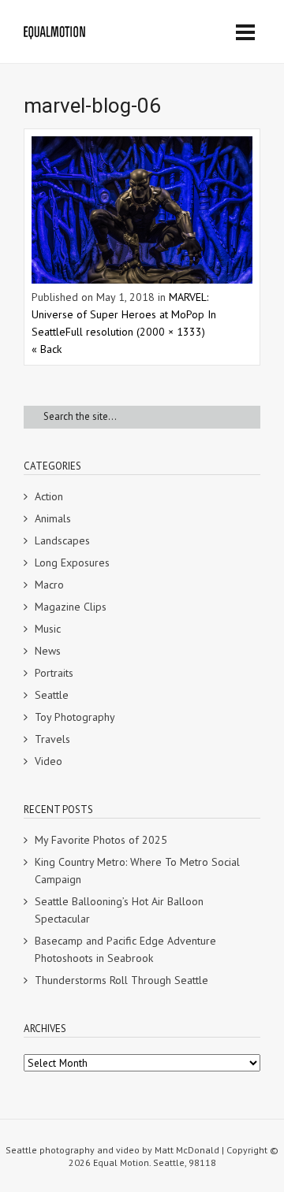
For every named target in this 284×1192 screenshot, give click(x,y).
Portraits (54, 673)
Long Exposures (72, 562)
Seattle (52, 695)
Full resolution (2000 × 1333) (135, 332)
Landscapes (62, 540)
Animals (53, 518)
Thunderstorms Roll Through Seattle (121, 980)
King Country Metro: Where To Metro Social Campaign (137, 870)
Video (48, 761)
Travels (52, 739)
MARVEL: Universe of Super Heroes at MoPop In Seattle (124, 314)
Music (48, 629)
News (48, 651)
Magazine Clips (70, 607)
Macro (49, 584)
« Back (47, 349)
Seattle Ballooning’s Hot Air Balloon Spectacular (119, 910)
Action (49, 496)
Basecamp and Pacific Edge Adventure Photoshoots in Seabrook (125, 949)
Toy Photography (75, 717)
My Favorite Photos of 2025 (101, 840)
